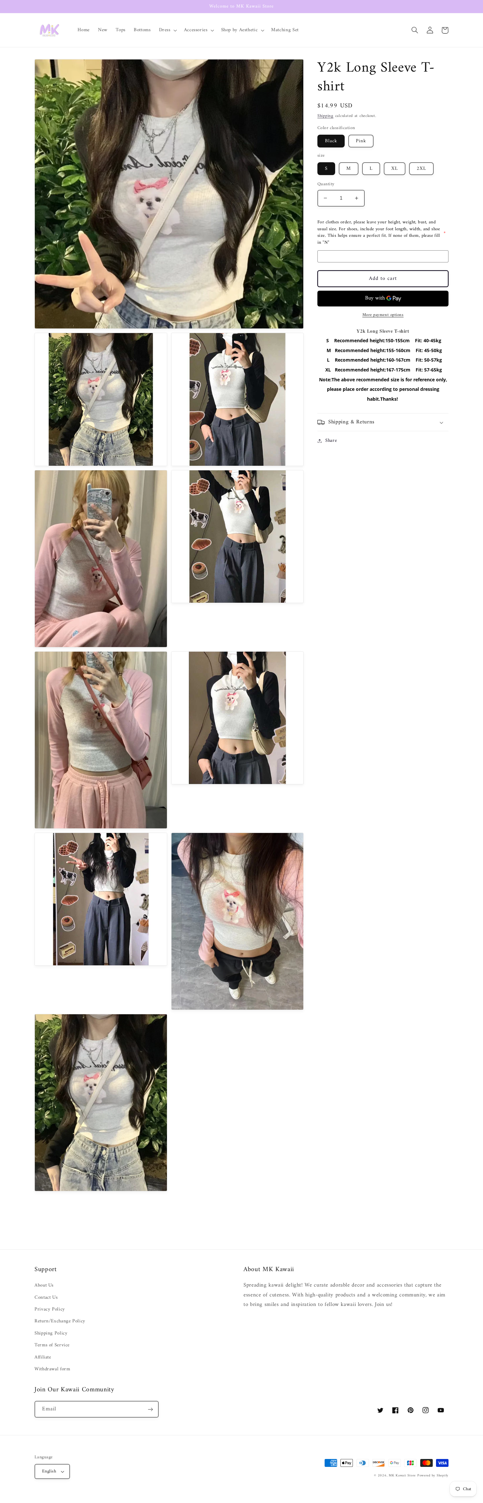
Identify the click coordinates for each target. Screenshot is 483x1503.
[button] (167, 30)
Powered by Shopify (432, 1475)
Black (331, 141)
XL (394, 168)
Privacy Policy (49, 1309)
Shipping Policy (50, 1333)
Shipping (325, 116)
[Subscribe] (150, 1409)
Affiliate (42, 1357)
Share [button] (331, 441)
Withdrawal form (52, 1369)
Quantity (325, 184)
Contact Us (46, 1297)
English (49, 1471)
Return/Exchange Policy (59, 1321)
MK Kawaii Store (402, 1475)
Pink (361, 141)
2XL (421, 168)
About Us (44, 1285)
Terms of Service (52, 1345)
